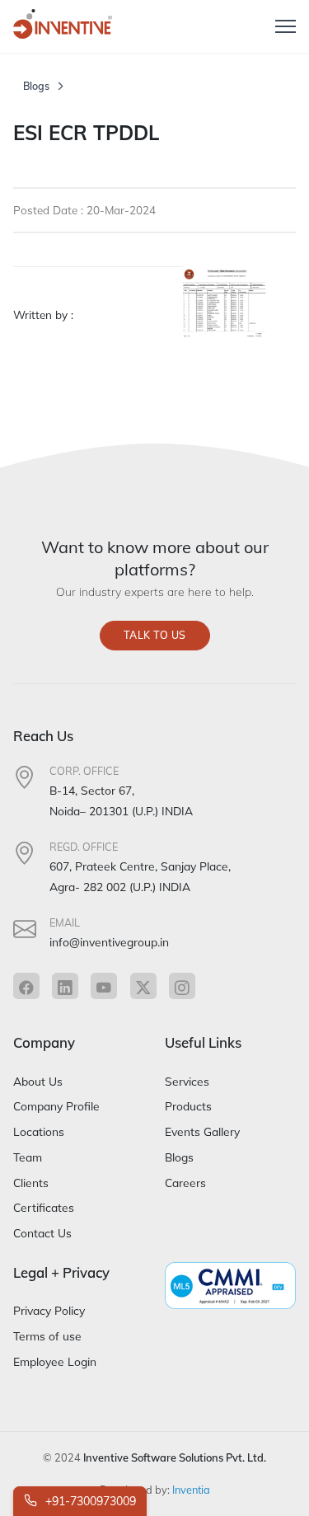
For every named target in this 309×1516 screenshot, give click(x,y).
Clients (31, 1183)
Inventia (191, 1489)
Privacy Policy (49, 1310)
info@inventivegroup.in (109, 942)
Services (187, 1081)
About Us (38, 1081)
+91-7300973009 (89, 1501)
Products (188, 1106)
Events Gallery (202, 1131)
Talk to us (155, 635)
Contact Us (42, 1233)
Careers (185, 1183)
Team (27, 1157)
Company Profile (56, 1106)
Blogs (36, 86)
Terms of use (47, 1336)
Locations (38, 1131)
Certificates (43, 1207)
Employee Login (54, 1361)
